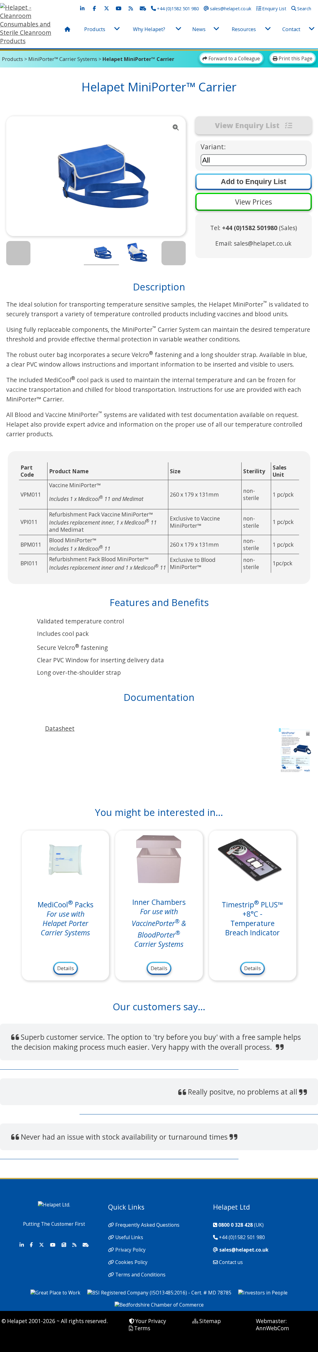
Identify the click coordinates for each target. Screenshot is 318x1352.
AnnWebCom (272, 1328)
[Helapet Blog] (74, 1245)
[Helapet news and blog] (131, 8)
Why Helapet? (149, 29)
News (199, 29)
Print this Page (294, 58)
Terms (142, 1328)
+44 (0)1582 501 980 (242, 1237)
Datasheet (60, 728)
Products (94, 29)
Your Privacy (150, 1321)
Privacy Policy (130, 1250)
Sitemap (210, 1321)
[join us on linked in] (82, 8)
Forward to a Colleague (233, 58)
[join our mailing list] (143, 8)
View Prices (253, 202)
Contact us (231, 1262)
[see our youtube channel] (119, 8)
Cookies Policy (131, 1262)
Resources (244, 29)
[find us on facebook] (94, 8)
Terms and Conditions (140, 1274)
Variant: (213, 146)
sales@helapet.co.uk (263, 243)
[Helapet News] (63, 1245)
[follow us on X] (106, 8)
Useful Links (129, 1237)
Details (65, 968)
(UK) (241, 1225)
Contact (291, 29)
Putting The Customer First (54, 1224)
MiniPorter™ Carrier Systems (62, 59)
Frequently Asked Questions (147, 1225)
